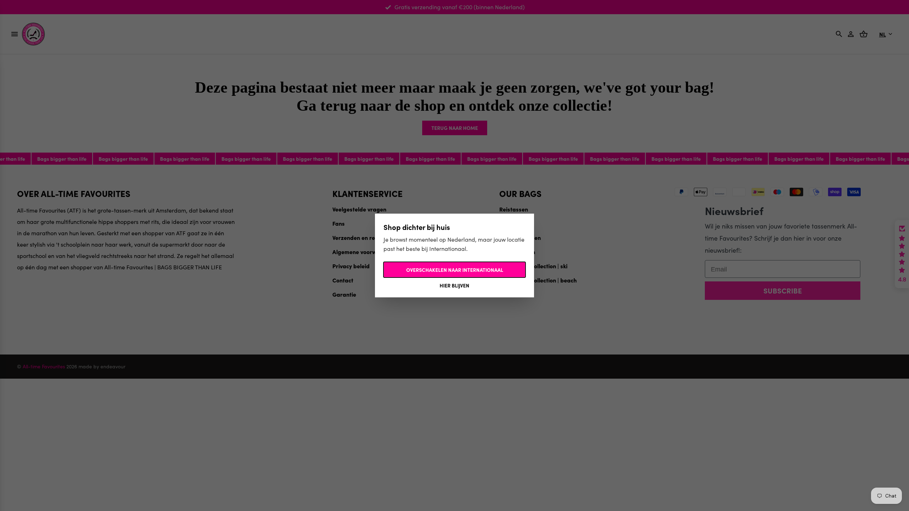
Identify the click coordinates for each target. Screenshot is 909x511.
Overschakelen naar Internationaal (454, 269)
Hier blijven (454, 285)
